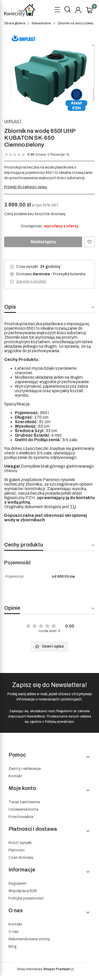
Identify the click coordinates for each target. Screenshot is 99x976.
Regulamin (64, 711)
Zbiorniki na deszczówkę (75, 23)
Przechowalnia (20, 817)
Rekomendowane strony (29, 939)
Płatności (16, 850)
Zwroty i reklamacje (24, 769)
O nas (13, 932)
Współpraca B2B (22, 891)
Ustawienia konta (23, 809)
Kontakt (15, 776)
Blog (12, 946)
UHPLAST (13, 121)
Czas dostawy (20, 858)
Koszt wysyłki (20, 843)
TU (73, 506)
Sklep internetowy (43, 969)
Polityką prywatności (59, 722)
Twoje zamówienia (24, 802)
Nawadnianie (41, 23)
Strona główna (14, 23)
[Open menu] (57, 10)
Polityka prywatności (26, 898)
